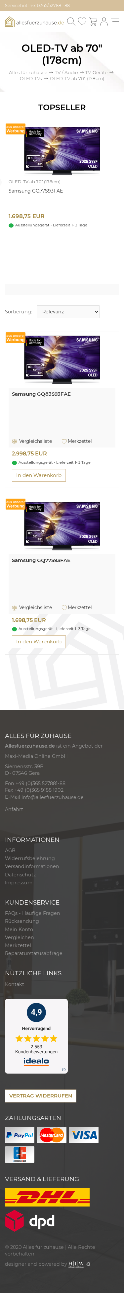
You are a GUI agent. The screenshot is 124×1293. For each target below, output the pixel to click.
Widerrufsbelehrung (30, 858)
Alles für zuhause (28, 72)
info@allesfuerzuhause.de (52, 797)
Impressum (18, 883)
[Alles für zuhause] (34, 21)
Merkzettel (80, 441)
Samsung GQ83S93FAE (41, 394)
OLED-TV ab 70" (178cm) (35, 181)
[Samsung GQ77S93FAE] (62, 151)
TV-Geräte (96, 72)
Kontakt (14, 984)
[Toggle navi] (115, 21)
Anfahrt (14, 809)
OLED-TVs (31, 78)
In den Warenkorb (39, 475)
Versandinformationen (32, 866)
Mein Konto (19, 929)
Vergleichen (19, 937)
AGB (10, 850)
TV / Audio (66, 72)
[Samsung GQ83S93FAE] (62, 360)
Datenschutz (20, 875)
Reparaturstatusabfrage (33, 953)
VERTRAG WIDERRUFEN (40, 1095)
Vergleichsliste (35, 441)
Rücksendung (22, 921)
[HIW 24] (76, 1264)
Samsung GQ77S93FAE (36, 191)
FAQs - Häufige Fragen (32, 913)
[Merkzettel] (82, 22)
